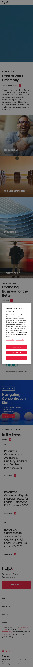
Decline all (16, 352)
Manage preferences (16, 358)
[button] (8, 416)
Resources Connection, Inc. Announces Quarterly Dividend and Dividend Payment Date (15, 459)
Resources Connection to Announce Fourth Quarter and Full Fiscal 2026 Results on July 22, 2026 (15, 538)
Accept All (16, 347)
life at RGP (6, 634)
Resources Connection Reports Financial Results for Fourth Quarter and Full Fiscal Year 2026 (16, 498)
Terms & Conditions (16, 664)
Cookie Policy (10, 340)
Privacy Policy (6, 664)
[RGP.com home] (5, 2)
